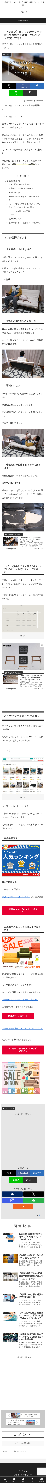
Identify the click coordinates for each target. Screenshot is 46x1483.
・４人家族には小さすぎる (19, 184)
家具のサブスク (15, 219)
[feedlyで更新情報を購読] (33, 1200)
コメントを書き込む (23, 1443)
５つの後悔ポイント (15, 181)
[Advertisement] (23, 1139)
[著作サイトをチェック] (12, 1194)
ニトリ (11, 215)
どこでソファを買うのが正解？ (19, 211)
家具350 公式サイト (18, 1016)
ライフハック (9, 1108)
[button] (30, 93)
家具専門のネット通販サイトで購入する (25, 223)
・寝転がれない (15, 192)
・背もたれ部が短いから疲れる (21, 188)
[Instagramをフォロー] (12, 1200)
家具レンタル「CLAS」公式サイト (23, 910)
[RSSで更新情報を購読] (23, 1206)
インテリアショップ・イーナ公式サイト (23, 1049)
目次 (19, 176)
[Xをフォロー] (33, 1194)
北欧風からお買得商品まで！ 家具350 (20, 1000)
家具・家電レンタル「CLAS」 (16, 897)
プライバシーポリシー (23, 1475)
